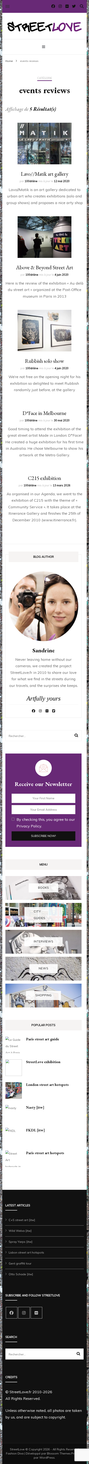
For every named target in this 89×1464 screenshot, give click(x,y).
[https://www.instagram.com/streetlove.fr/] (24, 1313)
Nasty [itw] (35, 1107)
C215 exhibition (44, 478)
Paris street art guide (42, 1039)
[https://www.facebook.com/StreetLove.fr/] (11, 1313)
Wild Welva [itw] (20, 1231)
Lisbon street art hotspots (26, 1252)
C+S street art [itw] (22, 1220)
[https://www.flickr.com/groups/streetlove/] (36, 1313)
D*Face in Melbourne (44, 413)
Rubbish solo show (44, 360)
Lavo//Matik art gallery (44, 173)
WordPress (47, 1457)
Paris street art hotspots (45, 1152)
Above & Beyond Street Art (44, 267)
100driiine (31, 181)
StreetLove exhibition (43, 1061)
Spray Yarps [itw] (20, 1242)
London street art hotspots (47, 1084)
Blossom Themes (59, 1453)
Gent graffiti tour (20, 1263)
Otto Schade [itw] (21, 1274)
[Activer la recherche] (82, 6)
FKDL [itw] (35, 1130)
